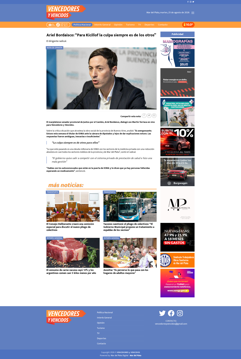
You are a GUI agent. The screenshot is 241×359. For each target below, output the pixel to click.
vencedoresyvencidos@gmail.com (171, 324)
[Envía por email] (154, 115)
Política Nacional (82, 25)
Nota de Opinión (54, 47)
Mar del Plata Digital (119, 355)
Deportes (149, 25)
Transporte (52, 192)
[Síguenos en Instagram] (190, 2)
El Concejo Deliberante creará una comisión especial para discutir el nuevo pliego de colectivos (70, 227)
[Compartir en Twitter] (149, 115)
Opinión (118, 25)
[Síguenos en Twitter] (193, 2)
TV (139, 25)
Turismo (130, 25)
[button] (193, 13)
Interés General (102, 25)
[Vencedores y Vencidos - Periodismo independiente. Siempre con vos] (67, 13)
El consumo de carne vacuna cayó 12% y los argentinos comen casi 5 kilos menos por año (71, 271)
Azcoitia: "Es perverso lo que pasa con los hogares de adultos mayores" (125, 271)
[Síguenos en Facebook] (188, 2)
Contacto (162, 25)
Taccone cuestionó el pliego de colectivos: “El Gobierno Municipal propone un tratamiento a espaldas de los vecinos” (128, 227)
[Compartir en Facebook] (144, 115)
